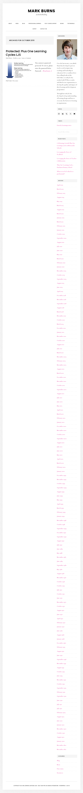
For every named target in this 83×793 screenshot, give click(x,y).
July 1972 (59, 590)
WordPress (62, 785)
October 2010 (61, 340)
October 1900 (61, 733)
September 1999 (61, 488)
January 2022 (60, 218)
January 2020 (60, 267)
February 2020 (61, 263)
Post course (15, 81)
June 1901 (59, 721)
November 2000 (61, 430)
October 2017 (61, 320)
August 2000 (60, 443)
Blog (58, 760)
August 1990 (60, 541)
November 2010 (61, 336)
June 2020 (60, 250)
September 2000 (62, 438)
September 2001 (61, 389)
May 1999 (59, 500)
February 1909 (61, 712)
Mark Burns (41, 11)
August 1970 (60, 610)
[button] (50, 27)
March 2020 (60, 259)
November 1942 (61, 663)
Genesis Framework (53, 785)
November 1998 (61, 520)
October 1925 (61, 672)
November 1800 (61, 745)
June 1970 (60, 614)
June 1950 (59, 655)
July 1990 (59, 545)
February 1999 (61, 512)
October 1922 (61, 684)
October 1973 (61, 586)
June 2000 (60, 451)
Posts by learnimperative (64, 125)
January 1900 (61, 741)
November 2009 (61, 357)
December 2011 (61, 328)
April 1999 (60, 504)
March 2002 (60, 373)
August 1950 (60, 651)
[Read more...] (47, 71)
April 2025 (60, 185)
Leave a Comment (26, 58)
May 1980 (59, 569)
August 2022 (60, 209)
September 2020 (61, 238)
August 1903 (60, 717)
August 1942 (60, 667)
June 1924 (59, 676)
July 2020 (59, 246)
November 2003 (61, 365)
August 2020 (60, 242)
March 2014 (60, 324)
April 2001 (60, 410)
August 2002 (60, 369)
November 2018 (61, 299)
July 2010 (59, 348)
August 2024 (60, 197)
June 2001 (59, 402)
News (58, 765)
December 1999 (61, 475)
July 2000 (59, 447)
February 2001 (61, 418)
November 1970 (61, 602)
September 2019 (61, 279)
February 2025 (61, 193)
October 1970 (61, 606)
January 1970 (60, 627)
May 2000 (59, 455)
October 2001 (61, 385)
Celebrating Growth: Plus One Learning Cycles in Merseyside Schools (66, 145)
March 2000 (60, 463)
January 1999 (61, 516)
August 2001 (60, 393)
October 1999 (61, 483)
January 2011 (60, 332)
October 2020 (61, 234)
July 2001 (59, 398)
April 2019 (60, 291)
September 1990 (61, 537)
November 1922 (61, 680)
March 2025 (60, 189)
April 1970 (60, 618)
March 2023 (60, 205)
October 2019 (61, 275)
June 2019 (59, 287)
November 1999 (61, 479)
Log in (68, 785)
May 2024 (59, 201)
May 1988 (59, 553)
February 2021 (61, 226)
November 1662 (61, 749)
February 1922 (61, 692)
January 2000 (61, 471)
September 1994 (61, 528)
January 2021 (60, 230)
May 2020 (59, 254)
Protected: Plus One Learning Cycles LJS (26, 53)
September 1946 (61, 659)
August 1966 (60, 635)
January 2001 (60, 422)
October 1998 (61, 524)
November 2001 (61, 381)
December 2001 (61, 377)
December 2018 (61, 295)
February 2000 (61, 467)
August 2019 (60, 283)
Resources (60, 773)
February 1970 (61, 622)
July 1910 (59, 708)
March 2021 (60, 222)
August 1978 (60, 573)
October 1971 (61, 594)
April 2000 (60, 459)
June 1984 (60, 561)
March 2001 (60, 414)
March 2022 (60, 214)
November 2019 (61, 271)
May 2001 (59, 406)
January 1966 (61, 639)
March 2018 (60, 312)
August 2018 (60, 308)
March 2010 (60, 353)
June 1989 (60, 549)
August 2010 (60, 344)
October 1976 (61, 582)
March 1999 (60, 508)
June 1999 (60, 496)
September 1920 (61, 696)
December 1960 (61, 643)
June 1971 (59, 598)
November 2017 (61, 316)
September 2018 (61, 303)
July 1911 (59, 704)
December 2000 (61, 426)
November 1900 (61, 729)
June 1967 (60, 631)
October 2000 (61, 434)
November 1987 (61, 557)
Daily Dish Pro (42, 785)
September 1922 (61, 688)
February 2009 (61, 361)
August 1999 (60, 492)
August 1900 (60, 737)
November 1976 (61, 577)
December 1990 (61, 532)
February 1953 (61, 647)
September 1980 (61, 565)
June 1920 (59, 700)
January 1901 (60, 725)
